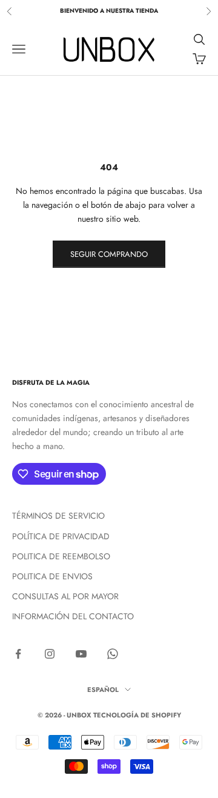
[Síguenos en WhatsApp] (113, 654)
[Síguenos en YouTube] (81, 654)
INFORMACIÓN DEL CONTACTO (73, 616)
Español (103, 689)
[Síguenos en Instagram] (50, 654)
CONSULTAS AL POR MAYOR (65, 596)
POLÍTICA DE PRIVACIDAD (61, 536)
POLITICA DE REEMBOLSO (61, 556)
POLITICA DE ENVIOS (52, 576)
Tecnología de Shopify (137, 715)
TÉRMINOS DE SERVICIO (58, 516)
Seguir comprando (109, 254)
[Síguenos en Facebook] (18, 654)
